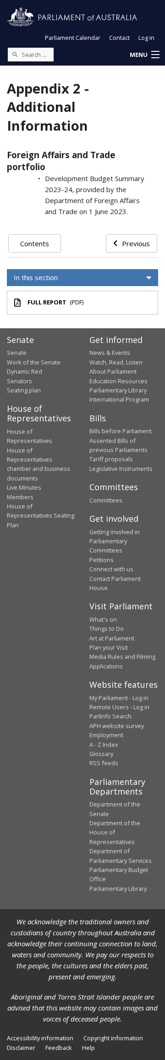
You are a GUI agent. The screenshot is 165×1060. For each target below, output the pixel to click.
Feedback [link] (58, 1047)
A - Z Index (103, 744)
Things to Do (106, 628)
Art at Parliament (111, 638)
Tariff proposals (111, 459)
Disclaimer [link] (21, 1047)
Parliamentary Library (118, 390)
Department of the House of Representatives (114, 832)
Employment (106, 735)
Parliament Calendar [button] (72, 37)
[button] (144, 55)
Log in (146, 37)
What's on (103, 619)
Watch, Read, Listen (116, 362)
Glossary (101, 754)
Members (20, 497)
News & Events (109, 352)
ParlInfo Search (110, 716)
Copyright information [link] (113, 1038)
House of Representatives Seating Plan (40, 515)
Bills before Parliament (120, 431)
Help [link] (88, 1047)
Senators (19, 381)
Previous (136, 243)
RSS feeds (103, 763)
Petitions (101, 560)
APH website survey (116, 726)
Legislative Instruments (121, 468)
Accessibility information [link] (40, 1038)
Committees (105, 500)
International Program (119, 399)
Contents (34, 243)
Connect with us (111, 569)
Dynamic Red (24, 371)
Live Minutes (24, 487)
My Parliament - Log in (118, 698)
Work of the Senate (33, 362)
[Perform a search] (15, 54)
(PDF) (55, 302)
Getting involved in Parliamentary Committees (114, 541)
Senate (17, 352)
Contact (119, 37)
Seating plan (24, 390)
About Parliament (113, 371)
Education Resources (118, 381)
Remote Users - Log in (119, 707)
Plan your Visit (108, 647)
